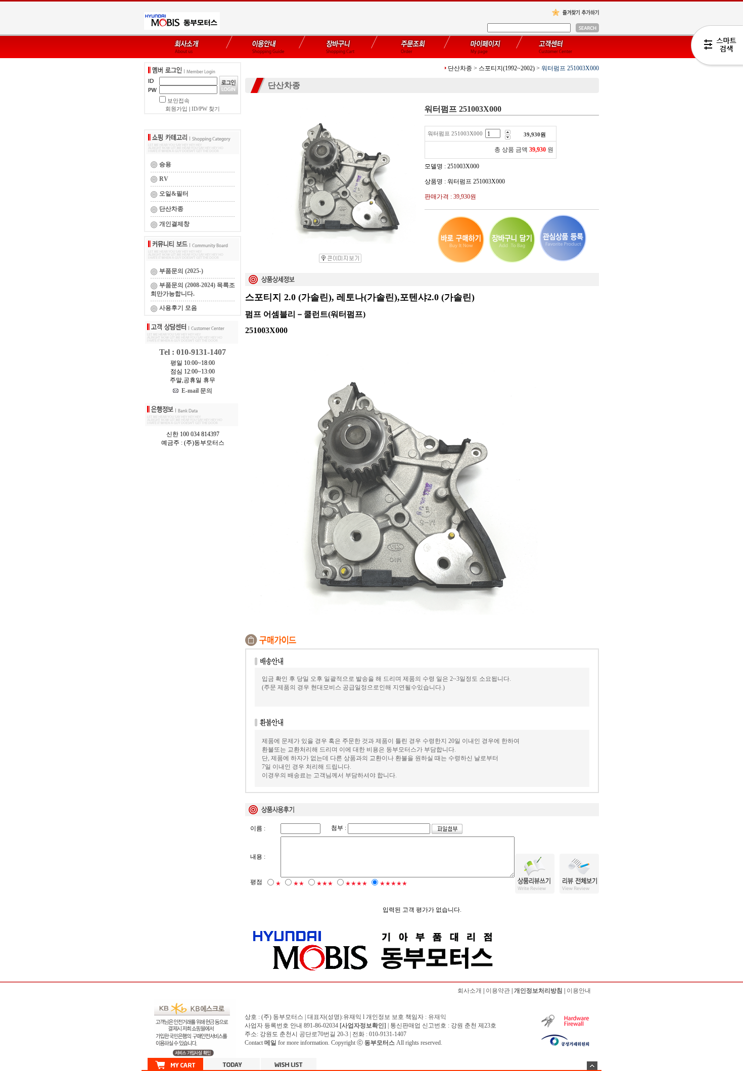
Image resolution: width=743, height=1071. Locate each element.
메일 (270, 1042)
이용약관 (498, 990)
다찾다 (717, 47)
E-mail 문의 (195, 390)
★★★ (324, 883)
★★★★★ (393, 883)
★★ (298, 883)
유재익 (437, 1016)
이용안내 (579, 990)
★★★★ (356, 883)
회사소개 (469, 990)
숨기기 (592, 1065)
